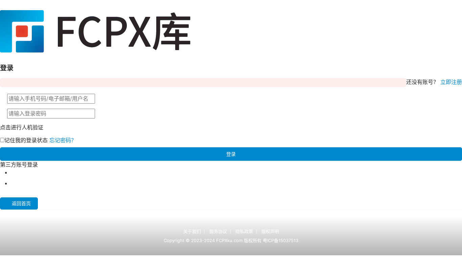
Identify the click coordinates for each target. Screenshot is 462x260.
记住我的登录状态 (26, 140)
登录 (231, 154)
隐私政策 (244, 231)
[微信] (13, 183)
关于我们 (192, 231)
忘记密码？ (62, 140)
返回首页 (21, 203)
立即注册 (451, 82)
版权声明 (270, 231)
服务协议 (218, 231)
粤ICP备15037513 (280, 240)
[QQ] (13, 172)
